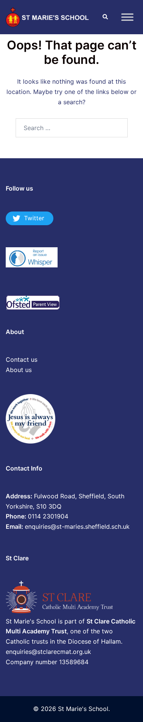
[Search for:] (72, 127)
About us (19, 370)
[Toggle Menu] (127, 17)
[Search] (105, 17)
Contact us (21, 359)
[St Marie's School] (48, 16)
